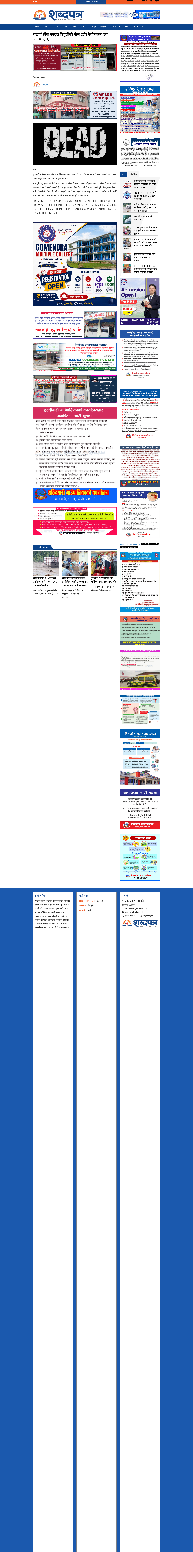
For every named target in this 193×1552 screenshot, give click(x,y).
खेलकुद (103, 26)
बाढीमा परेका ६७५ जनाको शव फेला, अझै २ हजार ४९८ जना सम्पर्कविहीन (45, 581)
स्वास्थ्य (83, 26)
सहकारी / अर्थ (115, 26)
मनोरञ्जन (93, 26)
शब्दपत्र (45, 85)
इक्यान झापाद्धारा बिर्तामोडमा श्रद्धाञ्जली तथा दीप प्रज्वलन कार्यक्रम (145, 231)
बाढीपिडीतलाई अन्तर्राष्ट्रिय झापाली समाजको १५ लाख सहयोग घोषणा (145, 184)
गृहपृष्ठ (37, 26)
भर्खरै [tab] (124, 174)
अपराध (135, 26)
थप (143, 26)
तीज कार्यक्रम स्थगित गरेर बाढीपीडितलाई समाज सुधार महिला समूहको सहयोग (145, 269)
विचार (127, 26)
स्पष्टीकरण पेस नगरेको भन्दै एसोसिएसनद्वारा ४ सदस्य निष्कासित (145, 196)
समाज (66, 26)
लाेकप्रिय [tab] (133, 174)
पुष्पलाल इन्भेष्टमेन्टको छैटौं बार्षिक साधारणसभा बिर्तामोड (103, 580)
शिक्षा (74, 26)
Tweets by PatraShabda (130, 544)
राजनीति (56, 26)
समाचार (46, 26)
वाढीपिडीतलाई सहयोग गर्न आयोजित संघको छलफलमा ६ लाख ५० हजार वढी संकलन (75, 581)
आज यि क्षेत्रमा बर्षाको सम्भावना (143, 217)
